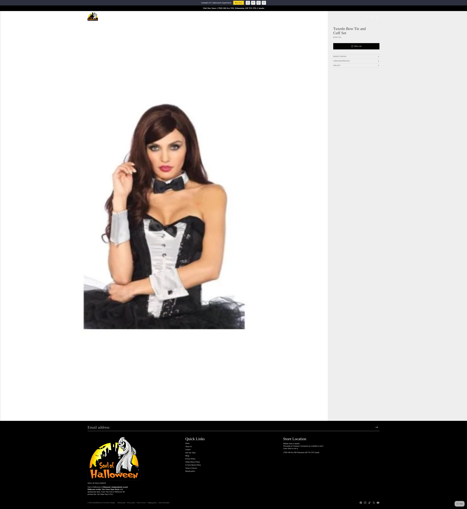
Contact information (163, 503)
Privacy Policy (190, 459)
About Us (188, 446)
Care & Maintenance (341, 61)
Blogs (187, 456)
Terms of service (141, 503)
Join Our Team (190, 453)
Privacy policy (131, 503)
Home (187, 443)
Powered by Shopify (109, 503)
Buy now (238, 2)
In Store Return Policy (193, 465)
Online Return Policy (192, 462)
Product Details (339, 56)
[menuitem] (188, 16)
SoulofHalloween (97, 503)
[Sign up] (376, 427)
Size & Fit (336, 65)
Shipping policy (152, 503)
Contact (188, 449)
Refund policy (190, 471)
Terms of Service (191, 468)
